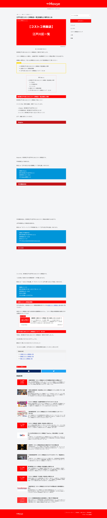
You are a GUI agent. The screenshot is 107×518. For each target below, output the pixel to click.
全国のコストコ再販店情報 (35, 88)
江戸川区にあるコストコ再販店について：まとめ (40, 90)
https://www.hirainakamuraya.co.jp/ (31, 241)
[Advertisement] (80, 50)
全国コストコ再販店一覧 (54, 305)
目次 (39, 77)
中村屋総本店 (34, 84)
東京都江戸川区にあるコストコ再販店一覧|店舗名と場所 (41, 80)
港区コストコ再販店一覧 (26, 358)
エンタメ (73, 28)
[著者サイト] (28, 371)
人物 (72, 35)
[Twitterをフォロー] (53, 371)
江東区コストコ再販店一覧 (27, 354)
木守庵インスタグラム (27, 295)
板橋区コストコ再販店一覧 (27, 356)
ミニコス (33, 86)
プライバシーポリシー (70, 512)
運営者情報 (89, 512)
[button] (90, 15)
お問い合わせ (83, 512)
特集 (72, 38)
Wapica (33, 82)
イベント (73, 25)
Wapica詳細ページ (26, 177)
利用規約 (77, 512)
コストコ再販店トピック (22, 366)
